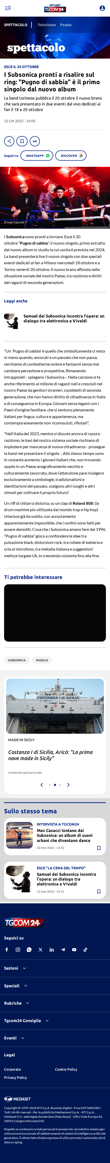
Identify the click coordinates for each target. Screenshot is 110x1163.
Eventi (10, 1038)
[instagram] (17, 949)
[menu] (7, 8)
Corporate (12, 1069)
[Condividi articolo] (9, 141)
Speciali (11, 985)
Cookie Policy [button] (66, 1069)
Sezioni (11, 968)
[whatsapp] (29, 949)
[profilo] (102, 8)
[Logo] (55, 8)
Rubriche (12, 1003)
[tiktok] (85, 949)
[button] (55, 8)
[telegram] (62, 949)
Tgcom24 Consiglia (22, 1020)
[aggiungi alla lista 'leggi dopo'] (22, 141)
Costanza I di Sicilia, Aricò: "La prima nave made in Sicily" (50, 755)
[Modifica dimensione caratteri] (35, 141)
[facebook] (6, 949)
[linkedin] (51, 949)
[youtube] (74, 949)
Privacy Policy (15, 1078)
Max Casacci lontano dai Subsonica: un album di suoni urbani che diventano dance (65, 835)
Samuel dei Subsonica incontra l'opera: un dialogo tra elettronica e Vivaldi (66, 879)
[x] (40, 949)
